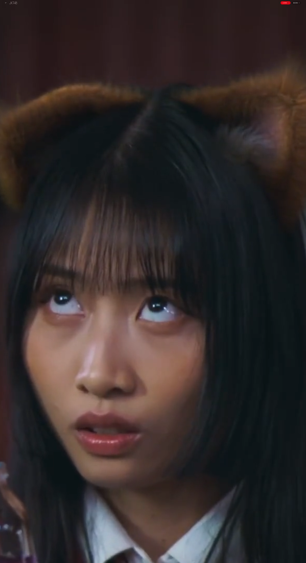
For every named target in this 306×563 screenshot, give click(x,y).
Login (285, 3)
